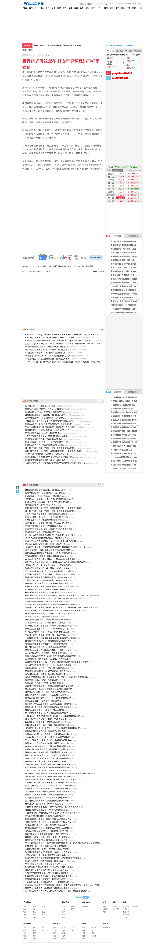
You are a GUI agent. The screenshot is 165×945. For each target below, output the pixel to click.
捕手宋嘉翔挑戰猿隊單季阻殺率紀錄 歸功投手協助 (47, 350)
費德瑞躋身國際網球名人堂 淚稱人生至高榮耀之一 (47, 614)
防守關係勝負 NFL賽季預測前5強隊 (125, 397)
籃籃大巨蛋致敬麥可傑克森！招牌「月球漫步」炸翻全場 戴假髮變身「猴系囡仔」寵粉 (62, 344)
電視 (91, 266)
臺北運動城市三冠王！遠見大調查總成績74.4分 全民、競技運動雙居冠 (56, 891)
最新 (24, 906)
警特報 (134, 906)
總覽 (83, 927)
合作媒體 (128, 4)
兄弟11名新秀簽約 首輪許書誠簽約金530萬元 (129, 446)
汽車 (128, 8)
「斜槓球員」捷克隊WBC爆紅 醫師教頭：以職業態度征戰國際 (52, 716)
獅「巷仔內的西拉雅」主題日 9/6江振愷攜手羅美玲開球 (134, 450)
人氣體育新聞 (133, 236)
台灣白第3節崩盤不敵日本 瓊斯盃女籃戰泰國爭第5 (47, 746)
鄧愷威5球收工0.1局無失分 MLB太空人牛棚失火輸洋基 (49, 867)
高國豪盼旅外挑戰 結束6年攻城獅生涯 (126, 431)
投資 (83, 933)
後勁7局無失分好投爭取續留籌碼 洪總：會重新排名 (48, 834)
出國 (50, 266)
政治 (36, 8)
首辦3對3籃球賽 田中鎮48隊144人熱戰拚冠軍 (45, 674)
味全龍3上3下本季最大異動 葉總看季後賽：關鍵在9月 (49, 704)
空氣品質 (119, 51)
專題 (31, 8)
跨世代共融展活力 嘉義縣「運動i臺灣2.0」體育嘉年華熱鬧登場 (52, 611)
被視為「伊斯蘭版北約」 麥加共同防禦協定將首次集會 (133, 279)
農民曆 (109, 46)
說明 (134, 4)
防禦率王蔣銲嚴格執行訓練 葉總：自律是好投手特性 (48, 568)
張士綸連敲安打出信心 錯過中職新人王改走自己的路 (48, 819)
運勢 (70, 8)
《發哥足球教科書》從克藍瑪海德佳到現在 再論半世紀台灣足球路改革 (55, 463)
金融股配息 (129, 46)
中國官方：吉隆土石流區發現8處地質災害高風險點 (131, 301)
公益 (93, 933)
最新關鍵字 (106, 927)
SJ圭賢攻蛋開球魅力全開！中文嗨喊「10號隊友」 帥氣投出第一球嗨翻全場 (57, 341)
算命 (104, 906)
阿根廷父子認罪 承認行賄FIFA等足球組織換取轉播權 (48, 789)
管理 (83, 936)
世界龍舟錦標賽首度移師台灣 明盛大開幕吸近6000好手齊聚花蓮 (53, 599)
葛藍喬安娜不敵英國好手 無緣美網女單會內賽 (45, 731)
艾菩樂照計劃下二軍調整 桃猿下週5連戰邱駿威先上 (48, 764)
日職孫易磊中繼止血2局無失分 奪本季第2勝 (44, 710)
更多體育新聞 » (97, 271)
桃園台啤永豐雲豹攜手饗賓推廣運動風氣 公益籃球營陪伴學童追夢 (53, 858)
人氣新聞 (114, 236)
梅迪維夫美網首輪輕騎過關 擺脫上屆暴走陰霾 (130, 465)
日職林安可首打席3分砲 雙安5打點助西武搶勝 (45, 761)
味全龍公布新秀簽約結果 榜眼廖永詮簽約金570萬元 (48, 777)
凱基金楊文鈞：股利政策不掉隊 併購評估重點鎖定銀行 (58, 46)
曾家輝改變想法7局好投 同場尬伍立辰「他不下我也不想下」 (51, 780)
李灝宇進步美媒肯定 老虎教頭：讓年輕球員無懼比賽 (48, 888)
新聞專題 (86, 902)
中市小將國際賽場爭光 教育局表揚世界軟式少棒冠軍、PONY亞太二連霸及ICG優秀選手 (63, 843)
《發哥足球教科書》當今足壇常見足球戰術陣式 (45, 855)
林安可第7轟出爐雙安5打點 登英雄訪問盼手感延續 (47, 755)
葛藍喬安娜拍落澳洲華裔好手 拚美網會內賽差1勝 (47, 879)
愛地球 (94, 936)
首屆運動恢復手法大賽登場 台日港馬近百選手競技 (47, 593)
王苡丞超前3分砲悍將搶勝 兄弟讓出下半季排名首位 (48, 659)
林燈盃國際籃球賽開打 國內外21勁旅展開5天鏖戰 (47, 828)
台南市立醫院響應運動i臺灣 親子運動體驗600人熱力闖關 (50, 605)
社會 (42, 8)
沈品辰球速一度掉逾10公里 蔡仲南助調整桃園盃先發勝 (133, 416)
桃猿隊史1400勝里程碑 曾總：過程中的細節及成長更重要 (50, 656)
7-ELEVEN (36, 266)
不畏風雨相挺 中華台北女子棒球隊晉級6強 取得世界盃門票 (50, 813)
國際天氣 (126, 915)
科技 (53, 8)
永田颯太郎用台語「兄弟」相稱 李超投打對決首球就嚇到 (50, 574)
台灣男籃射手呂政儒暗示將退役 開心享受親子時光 (131, 427)
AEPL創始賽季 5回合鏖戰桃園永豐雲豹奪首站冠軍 (132, 305)
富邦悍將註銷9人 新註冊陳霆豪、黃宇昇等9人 (130, 412)
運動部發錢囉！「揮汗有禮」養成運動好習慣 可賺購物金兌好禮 (137, 453)
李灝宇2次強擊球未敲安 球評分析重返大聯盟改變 (47, 873)
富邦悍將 (57, 266)
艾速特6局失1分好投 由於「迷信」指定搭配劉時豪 (47, 737)
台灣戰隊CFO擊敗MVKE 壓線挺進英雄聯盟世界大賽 (48, 641)
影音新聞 (27, 924)
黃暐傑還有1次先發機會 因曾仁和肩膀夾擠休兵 (46, 804)
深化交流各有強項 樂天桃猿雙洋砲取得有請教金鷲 (47, 792)
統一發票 (116, 909)
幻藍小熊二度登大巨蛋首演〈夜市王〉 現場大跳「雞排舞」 (50, 338)
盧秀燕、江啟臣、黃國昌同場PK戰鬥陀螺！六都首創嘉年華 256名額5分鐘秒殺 (58, 608)
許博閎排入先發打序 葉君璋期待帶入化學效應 (45, 623)
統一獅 (85, 266)
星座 (76, 8)
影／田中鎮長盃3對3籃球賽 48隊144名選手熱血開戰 (48, 665)
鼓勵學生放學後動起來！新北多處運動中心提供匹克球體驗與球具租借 (55, 562)
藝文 (93, 930)
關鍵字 (105, 924)
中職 (44, 266)
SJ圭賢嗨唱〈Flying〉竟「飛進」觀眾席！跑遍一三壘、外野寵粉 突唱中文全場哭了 (61, 335)
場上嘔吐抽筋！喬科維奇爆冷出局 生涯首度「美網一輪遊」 (135, 424)
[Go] (106, 4)
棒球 (69, 266)
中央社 (47, 55)
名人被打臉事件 (119, 78)
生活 (98, 8)
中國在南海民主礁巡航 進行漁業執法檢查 (127, 245)
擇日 (104, 912)
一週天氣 (126, 909)
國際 (59, 8)
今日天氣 (110, 51)
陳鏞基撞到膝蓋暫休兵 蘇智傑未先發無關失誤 (45, 353)
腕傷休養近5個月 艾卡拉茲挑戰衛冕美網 (43, 701)
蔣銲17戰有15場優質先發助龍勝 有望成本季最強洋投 (132, 313)
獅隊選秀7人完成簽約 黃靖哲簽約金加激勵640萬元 (47, 692)
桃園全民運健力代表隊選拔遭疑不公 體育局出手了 (46, 861)
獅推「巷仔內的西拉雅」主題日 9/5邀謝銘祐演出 (46, 719)
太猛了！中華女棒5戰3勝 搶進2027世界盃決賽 (45, 771)
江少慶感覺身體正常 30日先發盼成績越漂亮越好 (46, 713)
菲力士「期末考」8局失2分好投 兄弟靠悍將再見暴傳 (48, 740)
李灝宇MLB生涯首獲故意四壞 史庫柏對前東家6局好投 (49, 734)
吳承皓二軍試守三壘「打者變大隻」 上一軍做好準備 (47, 565)
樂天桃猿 (77, 266)
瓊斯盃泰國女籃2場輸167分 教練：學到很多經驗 (46, 758)
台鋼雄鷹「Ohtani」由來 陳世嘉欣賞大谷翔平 (45, 680)
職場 (64, 8)
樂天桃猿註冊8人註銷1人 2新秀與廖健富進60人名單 (48, 356)
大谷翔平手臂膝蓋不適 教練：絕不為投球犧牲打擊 (47, 635)
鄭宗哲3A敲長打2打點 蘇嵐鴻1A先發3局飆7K (45, 816)
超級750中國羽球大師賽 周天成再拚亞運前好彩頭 (131, 401)
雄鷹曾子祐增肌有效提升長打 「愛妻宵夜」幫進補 (46, 837)
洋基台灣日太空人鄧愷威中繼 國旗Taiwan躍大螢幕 (46, 870)
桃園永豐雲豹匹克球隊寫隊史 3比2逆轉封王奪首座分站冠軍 (134, 461)
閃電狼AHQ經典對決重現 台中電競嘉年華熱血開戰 (47, 671)
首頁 (25, 8)
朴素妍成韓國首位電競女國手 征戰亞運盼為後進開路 (48, 876)
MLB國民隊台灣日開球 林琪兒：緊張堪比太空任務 (47, 632)
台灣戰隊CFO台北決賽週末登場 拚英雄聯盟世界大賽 (48, 783)
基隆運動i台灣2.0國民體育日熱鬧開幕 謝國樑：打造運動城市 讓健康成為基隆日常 (61, 596)
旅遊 (117, 8)
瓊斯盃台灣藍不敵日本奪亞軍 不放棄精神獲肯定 (46, 644)
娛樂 (87, 8)
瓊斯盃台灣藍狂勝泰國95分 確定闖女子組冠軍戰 (46, 831)
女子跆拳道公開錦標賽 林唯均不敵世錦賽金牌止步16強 (49, 586)
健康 (81, 8)
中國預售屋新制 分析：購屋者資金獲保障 (128, 271)
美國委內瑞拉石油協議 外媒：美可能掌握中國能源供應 (133, 275)
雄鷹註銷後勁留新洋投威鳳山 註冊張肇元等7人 (130, 409)
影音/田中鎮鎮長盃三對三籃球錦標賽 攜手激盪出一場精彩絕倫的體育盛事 (56, 677)
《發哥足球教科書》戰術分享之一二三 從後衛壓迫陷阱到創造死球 (53, 728)
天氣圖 (125, 917)
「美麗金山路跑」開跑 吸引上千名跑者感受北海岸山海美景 (50, 638)
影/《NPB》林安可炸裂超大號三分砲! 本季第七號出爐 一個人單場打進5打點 (57, 774)
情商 (43, 909)
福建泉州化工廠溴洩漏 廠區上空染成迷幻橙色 (129, 298)
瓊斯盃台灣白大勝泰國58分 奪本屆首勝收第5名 (46, 695)
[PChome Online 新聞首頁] (53, 3)
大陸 (140, 8)
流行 (43, 917)
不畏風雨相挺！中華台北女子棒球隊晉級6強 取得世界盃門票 (51, 807)
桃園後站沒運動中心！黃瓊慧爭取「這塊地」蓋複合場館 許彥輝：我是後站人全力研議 (62, 885)
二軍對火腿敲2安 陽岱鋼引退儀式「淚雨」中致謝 (47, 849)
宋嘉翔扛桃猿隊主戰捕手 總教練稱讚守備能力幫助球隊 (49, 686)
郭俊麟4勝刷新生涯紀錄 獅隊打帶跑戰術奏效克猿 (47, 347)
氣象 (125, 902)
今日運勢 (118, 46)
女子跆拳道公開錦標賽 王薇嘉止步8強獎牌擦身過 (47, 801)
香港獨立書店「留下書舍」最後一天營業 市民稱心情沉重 (133, 249)
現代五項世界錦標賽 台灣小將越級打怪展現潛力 (46, 825)
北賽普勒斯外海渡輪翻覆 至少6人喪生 (126, 309)
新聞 (24, 50)
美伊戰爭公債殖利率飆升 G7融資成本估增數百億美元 (133, 256)
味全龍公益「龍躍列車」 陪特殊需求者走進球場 (46, 722)
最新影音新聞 (133, 392)
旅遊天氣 (126, 912)
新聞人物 (65, 902)
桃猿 (64, 266)
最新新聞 (114, 392)
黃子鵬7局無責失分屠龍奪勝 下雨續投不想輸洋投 (46, 653)
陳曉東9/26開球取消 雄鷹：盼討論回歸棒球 (44, 683)
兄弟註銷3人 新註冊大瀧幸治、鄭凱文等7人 (129, 405)
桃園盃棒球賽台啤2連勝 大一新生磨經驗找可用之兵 (132, 442)
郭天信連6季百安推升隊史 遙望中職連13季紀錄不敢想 (49, 767)
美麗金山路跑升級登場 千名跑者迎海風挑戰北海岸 (47, 668)
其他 (43, 930)
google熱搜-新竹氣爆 (122, 73)
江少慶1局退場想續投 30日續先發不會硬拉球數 (46, 798)
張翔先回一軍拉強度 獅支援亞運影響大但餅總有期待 (48, 707)
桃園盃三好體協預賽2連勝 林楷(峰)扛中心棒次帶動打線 (133, 420)
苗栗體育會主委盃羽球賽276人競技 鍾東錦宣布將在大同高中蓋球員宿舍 (56, 662)
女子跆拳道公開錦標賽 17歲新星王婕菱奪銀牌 (45, 647)
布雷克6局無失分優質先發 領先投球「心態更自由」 (48, 749)
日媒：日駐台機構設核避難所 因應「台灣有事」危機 (132, 253)
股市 (111, 4)
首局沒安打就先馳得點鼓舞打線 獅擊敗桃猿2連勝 (47, 743)
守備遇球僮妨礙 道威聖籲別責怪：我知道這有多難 (47, 359)
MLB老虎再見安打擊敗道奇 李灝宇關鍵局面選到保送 (48, 626)
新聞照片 (56, 924)
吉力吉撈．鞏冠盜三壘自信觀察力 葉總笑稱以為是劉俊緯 (50, 559)
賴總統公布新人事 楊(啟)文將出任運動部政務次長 (46, 840)
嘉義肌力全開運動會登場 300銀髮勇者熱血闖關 (46, 810)
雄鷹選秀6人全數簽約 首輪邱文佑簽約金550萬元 (46, 620)
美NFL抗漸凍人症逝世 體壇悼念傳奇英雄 (42, 864)
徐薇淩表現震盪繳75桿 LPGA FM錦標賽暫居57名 (47, 629)
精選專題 (85, 906)
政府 (134, 8)
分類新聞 (27, 902)
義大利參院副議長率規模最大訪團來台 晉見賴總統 (131, 264)
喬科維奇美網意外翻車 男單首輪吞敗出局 (128, 439)
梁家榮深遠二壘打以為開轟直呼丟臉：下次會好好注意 (48, 650)
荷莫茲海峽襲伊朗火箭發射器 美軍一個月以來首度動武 (133, 260)
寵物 (43, 906)
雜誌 (123, 8)
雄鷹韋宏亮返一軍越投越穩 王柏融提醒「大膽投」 (47, 752)
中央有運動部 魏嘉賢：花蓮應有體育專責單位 (44, 602)
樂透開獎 (137, 51)
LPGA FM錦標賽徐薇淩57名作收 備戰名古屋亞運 (131, 457)
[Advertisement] (63, 293)
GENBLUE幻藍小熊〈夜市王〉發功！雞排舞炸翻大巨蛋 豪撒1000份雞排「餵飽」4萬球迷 (64, 362)
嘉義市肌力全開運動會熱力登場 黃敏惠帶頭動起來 (47, 725)
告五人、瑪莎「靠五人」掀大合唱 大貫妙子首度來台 (132, 268)
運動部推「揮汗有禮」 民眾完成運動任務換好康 (45, 846)
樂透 (114, 906)
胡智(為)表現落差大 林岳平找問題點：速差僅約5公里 (48, 786)
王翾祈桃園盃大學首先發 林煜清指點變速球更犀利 (131, 435)
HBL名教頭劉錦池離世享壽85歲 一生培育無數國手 (47, 882)
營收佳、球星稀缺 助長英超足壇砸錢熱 (41, 617)
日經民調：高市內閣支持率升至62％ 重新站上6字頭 (131, 286)
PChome (120, 4)
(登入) (140, 4)
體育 (93, 8)
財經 (48, 8)
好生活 (94, 927)
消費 (111, 8)
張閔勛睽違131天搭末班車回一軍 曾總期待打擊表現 (48, 698)
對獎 (115, 902)
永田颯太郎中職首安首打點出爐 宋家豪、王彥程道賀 (48, 852)
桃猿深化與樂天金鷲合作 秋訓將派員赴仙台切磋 (46, 795)
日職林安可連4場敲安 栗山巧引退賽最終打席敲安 (47, 583)
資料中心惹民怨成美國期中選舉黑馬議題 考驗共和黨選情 (134, 241)
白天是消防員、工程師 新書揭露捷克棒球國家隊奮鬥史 (48, 689)
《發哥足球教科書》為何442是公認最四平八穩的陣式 (48, 822)
